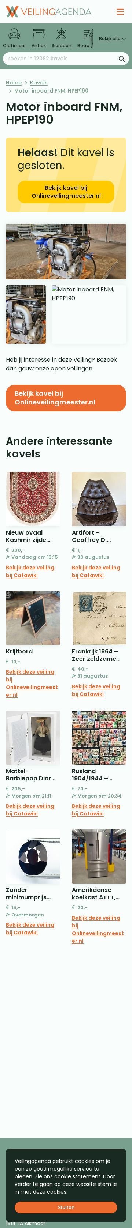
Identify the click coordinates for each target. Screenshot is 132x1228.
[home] (48, 12)
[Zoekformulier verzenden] (121, 58)
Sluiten (66, 1207)
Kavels (39, 82)
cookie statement (77, 1176)
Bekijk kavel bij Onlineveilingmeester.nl (66, 192)
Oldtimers (14, 45)
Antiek (39, 45)
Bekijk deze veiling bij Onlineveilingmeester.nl (32, 683)
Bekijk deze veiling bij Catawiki (30, 571)
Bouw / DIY (89, 45)
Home (14, 82)
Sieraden (62, 45)
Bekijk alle (110, 38)
